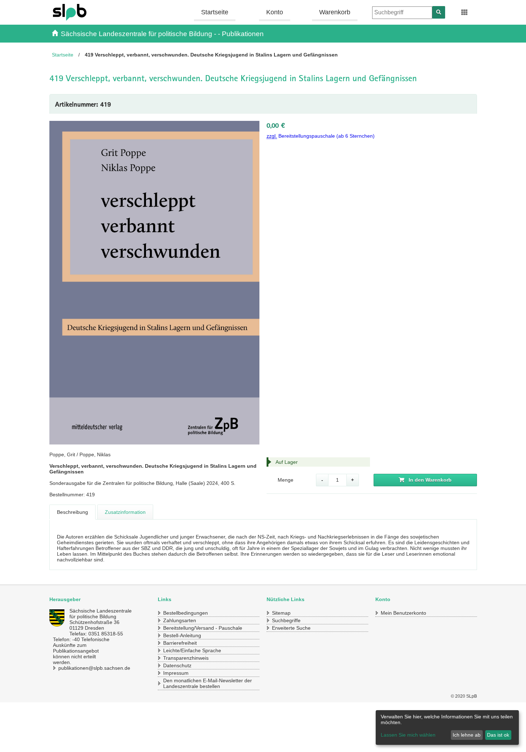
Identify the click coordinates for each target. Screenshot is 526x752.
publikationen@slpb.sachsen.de (87, 668)
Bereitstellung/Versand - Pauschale (202, 628)
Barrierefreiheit (180, 643)
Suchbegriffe (286, 620)
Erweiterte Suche (291, 628)
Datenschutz (177, 665)
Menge (285, 480)
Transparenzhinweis (186, 658)
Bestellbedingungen (185, 613)
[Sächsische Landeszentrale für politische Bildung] (92, 12)
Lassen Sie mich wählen (408, 735)
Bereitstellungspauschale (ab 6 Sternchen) (321, 136)
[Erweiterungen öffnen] (464, 12)
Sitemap (281, 613)
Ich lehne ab (467, 735)
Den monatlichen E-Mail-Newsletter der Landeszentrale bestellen (207, 683)
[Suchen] (438, 12)
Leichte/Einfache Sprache (192, 650)
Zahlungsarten (179, 620)
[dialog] (447, 727)
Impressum (176, 673)
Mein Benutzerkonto (403, 613)
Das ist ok (498, 735)
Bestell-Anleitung (182, 635)
